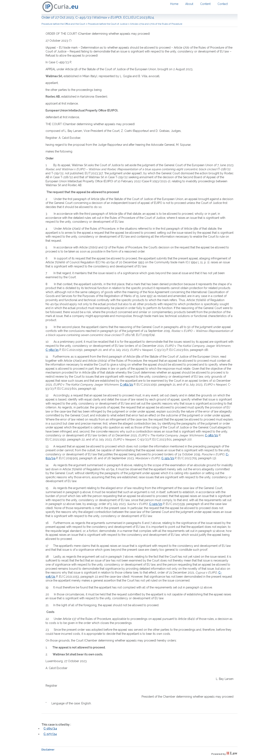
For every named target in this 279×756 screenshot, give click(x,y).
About (189, 4)
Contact (223, 4)
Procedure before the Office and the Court (63, 23)
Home (174, 4)
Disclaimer (48, 749)
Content (205, 4)
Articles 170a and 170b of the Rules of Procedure (156, 23)
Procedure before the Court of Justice (107, 23)
